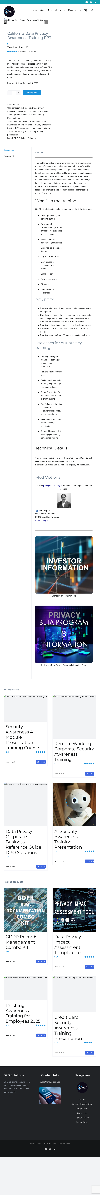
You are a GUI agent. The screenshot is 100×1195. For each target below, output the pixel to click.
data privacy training (34, 131)
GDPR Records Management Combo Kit (21, 942)
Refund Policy (82, 1122)
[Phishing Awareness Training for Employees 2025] (25, 988)
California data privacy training (26, 121)
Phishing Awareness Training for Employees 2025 (23, 1013)
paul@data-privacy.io (52, 486)
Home (82, 1099)
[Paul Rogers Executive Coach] (64, 494)
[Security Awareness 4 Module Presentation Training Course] (25, 708)
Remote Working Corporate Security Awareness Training (74, 751)
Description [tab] (9, 150)
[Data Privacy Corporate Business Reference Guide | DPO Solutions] (25, 804)
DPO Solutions (48, 1143)
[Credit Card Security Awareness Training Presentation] (74, 994)
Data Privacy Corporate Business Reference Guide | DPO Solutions (25, 842)
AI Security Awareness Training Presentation (68, 839)
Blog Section (82, 1109)
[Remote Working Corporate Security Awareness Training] (74, 717)
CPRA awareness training (26, 128)
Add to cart (32, 92)
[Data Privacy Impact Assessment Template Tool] (74, 910)
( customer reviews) (27, 52)
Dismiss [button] (79, 3)
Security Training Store (82, 1104)
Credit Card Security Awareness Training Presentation (68, 1028)
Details (41, 762)
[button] (92, 10)
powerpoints (12, 135)
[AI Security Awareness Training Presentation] (74, 804)
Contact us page (52, 1082)
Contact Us (82, 1113)
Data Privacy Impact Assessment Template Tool (69, 944)
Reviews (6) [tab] (9, 156)
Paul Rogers (44, 511)
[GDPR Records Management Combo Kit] (25, 910)
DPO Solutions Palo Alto (25, 138)
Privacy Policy (82, 1118)
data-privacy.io (41, 520)
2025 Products (24, 108)
